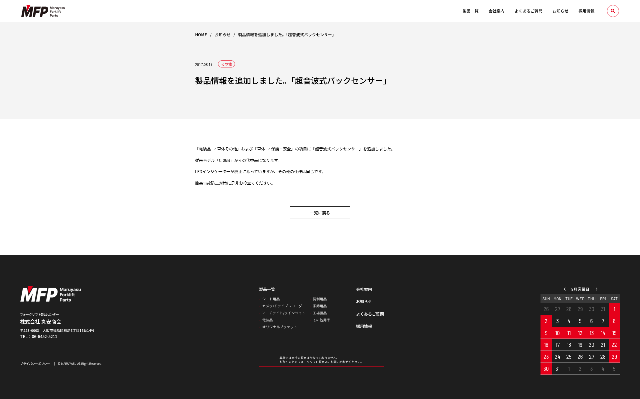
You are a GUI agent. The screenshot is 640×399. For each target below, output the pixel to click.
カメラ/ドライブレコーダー (284, 305)
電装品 (267, 319)
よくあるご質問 (528, 11)
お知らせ (560, 11)
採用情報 (586, 11)
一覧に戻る (320, 213)
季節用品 (320, 305)
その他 (226, 63)
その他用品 (321, 319)
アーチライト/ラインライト (283, 312)
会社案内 (496, 11)
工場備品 (320, 312)
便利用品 (320, 298)
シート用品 (271, 298)
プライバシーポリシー (35, 363)
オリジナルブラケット (279, 326)
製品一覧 (470, 11)
